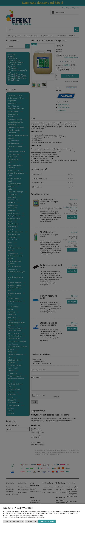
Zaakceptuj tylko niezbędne (14, 521)
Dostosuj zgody (31, 521)
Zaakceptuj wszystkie (47, 521)
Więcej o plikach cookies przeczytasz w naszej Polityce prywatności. (23, 517)
